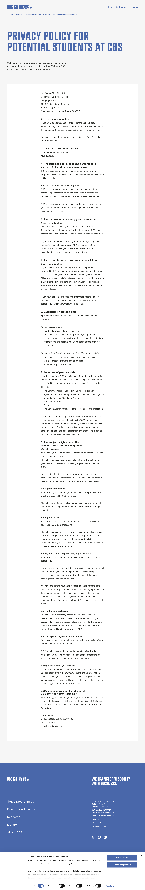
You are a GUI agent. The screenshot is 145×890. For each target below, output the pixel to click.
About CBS (20, 14)
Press (94, 819)
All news (95, 823)
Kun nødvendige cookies (122, 864)
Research (13, 817)
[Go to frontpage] (20, 7)
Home (11, 14)
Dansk (109, 7)
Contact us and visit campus (103, 816)
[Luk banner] (141, 855)
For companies (97, 826)
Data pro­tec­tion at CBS (35, 14)
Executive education (21, 809)
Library (12, 824)
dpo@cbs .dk (52, 156)
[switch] (62, 885)
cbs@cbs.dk (53, 107)
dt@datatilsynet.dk (56, 726)
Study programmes (20, 801)
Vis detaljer (110, 886)
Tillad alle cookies (121, 858)
